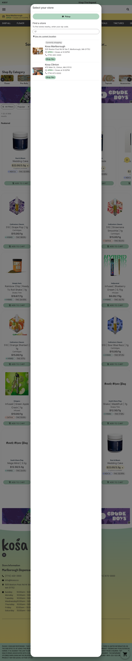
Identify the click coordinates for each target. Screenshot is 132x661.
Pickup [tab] (67, 16)
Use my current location (45, 36)
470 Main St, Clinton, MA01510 (58, 67)
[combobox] (63, 31)
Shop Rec (50, 59)
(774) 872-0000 (54, 73)
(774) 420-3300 (54, 55)
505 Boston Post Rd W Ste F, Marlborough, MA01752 (67, 49)
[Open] (97, 32)
